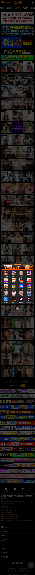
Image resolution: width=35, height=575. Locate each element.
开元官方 (21, 289)
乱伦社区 (6, 302)
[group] (31, 565)
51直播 (13, 295)
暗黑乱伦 (21, 295)
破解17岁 (29, 295)
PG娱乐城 (6, 282)
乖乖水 (29, 276)
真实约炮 (13, 276)
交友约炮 (6, 276)
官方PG (13, 282)
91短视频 (29, 302)
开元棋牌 (21, 282)
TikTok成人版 (21, 302)
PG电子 (5, 289)
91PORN (13, 302)
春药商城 (21, 276)
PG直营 (29, 289)
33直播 (5, 295)
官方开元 (29, 282)
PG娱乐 (13, 289)
